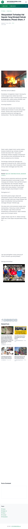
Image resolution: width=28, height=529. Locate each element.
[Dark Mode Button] (26, 2)
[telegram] (13, 320)
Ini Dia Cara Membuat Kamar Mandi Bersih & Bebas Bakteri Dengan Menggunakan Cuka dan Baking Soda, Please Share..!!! (7, 339)
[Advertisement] (14, 33)
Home (3, 509)
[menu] (2, 2)
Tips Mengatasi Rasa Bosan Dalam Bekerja (6, 357)
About (3, 513)
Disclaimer (5, 516)
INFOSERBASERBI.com (14, 1)
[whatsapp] (10, 320)
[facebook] (5, 320)
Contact (4, 515)
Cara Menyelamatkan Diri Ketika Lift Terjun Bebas (20, 337)
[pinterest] (16, 320)
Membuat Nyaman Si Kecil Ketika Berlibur (20, 357)
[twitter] (7, 320)
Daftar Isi (4, 511)
